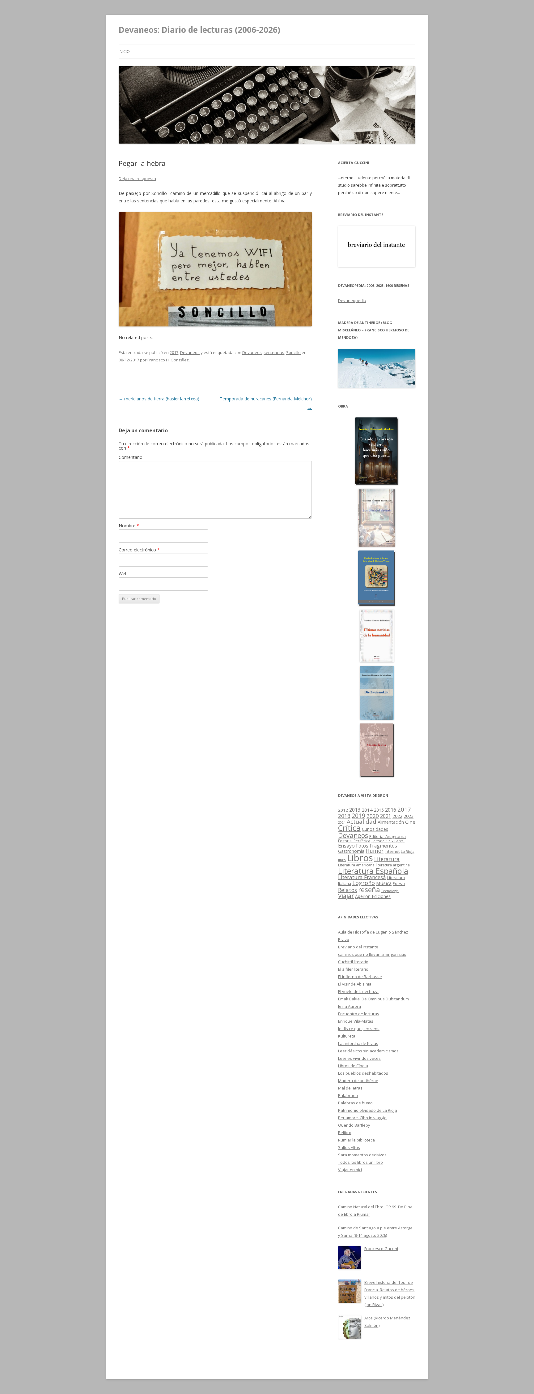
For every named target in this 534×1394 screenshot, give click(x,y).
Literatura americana (356, 865)
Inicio (124, 51)
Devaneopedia (352, 300)
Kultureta (346, 1036)
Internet (392, 851)
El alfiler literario (353, 969)
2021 (385, 816)
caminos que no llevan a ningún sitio (372, 954)
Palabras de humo (355, 1103)
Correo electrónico (139, 550)
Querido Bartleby (354, 1125)
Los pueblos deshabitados (363, 1073)
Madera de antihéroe (358, 1080)
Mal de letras (350, 1088)
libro (342, 860)
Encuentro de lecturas (358, 1013)
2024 (341, 822)
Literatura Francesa (362, 877)
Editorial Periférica (354, 841)
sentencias (274, 352)
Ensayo (346, 845)
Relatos (347, 890)
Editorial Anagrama (387, 836)
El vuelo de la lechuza (358, 991)
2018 (344, 815)
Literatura (387, 859)
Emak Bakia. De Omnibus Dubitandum (373, 999)
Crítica (349, 828)
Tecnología (390, 891)
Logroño (363, 883)
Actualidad (361, 821)
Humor (375, 850)
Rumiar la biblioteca (356, 1140)
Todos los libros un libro (360, 1162)
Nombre (129, 526)
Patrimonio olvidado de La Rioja (367, 1110)
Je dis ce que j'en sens (358, 1028)
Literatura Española (373, 870)
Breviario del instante (358, 947)
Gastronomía (351, 851)
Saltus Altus (349, 1147)
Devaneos (190, 352)
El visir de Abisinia (354, 984)
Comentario (130, 457)
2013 (354, 809)
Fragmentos (383, 845)
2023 (408, 816)
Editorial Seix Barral (388, 841)
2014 (367, 810)
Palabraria (348, 1095)
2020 (373, 815)
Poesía (399, 883)
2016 (390, 809)
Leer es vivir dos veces (359, 1058)
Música (384, 883)
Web (123, 573)
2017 (174, 352)
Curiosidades (375, 829)
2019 (358, 815)
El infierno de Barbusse (360, 976)
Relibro (344, 1132)
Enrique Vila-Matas (355, 1021)
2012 (343, 810)
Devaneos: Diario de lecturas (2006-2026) (199, 29)
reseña (369, 889)
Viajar (346, 895)
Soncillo (293, 352)
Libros (360, 858)
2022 (397, 816)
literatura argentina (393, 864)
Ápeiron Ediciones (373, 896)
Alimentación (391, 822)
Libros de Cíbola (353, 1065)
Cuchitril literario (353, 962)
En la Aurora (349, 1006)
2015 (379, 810)
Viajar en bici (350, 1169)
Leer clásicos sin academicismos (368, 1051)
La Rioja (407, 851)
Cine (410, 822)
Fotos (362, 845)
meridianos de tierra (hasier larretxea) (159, 399)
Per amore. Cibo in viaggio (362, 1117)
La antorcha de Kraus (358, 1043)
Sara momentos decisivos (362, 1155)
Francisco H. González (168, 360)
